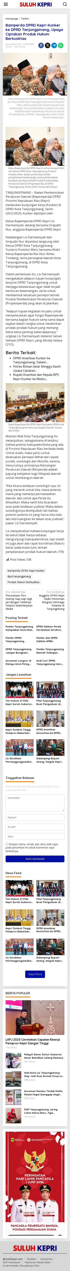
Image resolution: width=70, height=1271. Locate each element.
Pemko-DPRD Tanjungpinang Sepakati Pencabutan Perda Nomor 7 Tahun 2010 (19, 639)
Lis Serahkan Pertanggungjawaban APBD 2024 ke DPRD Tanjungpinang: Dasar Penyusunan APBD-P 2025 (19, 760)
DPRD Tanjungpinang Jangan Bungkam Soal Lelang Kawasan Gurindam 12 (19, 651)
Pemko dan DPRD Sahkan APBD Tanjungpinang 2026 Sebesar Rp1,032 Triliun (48, 639)
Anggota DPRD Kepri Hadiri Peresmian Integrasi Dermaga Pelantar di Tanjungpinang (51, 600)
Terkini (9, 46)
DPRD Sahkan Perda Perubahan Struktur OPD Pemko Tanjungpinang (48, 628)
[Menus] (6, 4)
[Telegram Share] (54, 45)
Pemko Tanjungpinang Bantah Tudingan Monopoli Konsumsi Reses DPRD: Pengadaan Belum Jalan (50, 651)
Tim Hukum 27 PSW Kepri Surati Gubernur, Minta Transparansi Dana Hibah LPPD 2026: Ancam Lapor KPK (19, 702)
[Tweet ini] (47, 45)
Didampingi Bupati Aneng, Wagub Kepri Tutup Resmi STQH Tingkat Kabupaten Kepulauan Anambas (49, 760)
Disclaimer (47, 1258)
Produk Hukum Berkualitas (23, 582)
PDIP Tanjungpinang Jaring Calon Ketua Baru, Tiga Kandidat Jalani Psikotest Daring (40, 1111)
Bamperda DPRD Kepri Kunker (25, 570)
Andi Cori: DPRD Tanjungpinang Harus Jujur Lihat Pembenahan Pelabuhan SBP (49, 662)
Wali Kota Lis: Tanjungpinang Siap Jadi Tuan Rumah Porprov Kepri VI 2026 (43, 1074)
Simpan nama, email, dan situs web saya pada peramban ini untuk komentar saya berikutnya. (32, 847)
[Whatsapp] (60, 45)
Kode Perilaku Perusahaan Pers (21, 1265)
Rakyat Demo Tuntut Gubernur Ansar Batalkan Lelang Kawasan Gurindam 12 (44, 1056)
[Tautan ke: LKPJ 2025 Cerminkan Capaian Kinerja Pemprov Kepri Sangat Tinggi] (35, 1017)
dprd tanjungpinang (19, 576)
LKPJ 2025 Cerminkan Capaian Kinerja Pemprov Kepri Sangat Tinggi (33, 1041)
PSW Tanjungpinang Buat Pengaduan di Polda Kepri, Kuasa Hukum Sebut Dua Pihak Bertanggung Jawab (48, 702)
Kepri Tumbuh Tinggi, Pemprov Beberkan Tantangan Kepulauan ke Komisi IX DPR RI (19, 731)
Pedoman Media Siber (38, 1262)
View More (35, 974)
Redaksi (31, 1258)
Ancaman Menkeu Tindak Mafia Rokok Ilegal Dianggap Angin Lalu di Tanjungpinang (43, 1093)
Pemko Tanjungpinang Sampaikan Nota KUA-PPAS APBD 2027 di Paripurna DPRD (19, 628)
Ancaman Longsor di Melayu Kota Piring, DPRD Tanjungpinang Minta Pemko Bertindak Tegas (18, 662)
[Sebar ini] (41, 45)
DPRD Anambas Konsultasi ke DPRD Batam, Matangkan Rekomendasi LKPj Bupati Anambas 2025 (49, 731)
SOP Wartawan (11, 1262)
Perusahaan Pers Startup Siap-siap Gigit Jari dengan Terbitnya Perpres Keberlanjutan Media (19, 600)
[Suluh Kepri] (36, 4)
